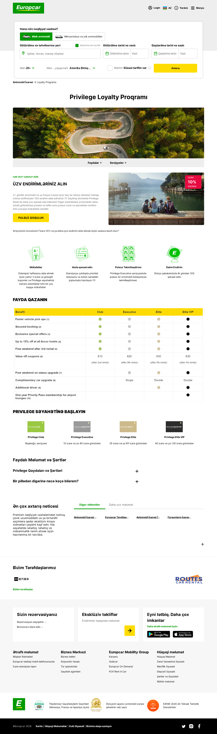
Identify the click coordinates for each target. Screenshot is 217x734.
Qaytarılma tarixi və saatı (168, 45)
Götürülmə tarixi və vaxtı (119, 45)
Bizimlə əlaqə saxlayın (99, 726)
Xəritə (39, 726)
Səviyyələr (117, 162)
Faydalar (94, 162)
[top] (202, 545)
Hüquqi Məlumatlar (56, 726)
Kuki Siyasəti (76, 726)
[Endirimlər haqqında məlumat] (129, 630)
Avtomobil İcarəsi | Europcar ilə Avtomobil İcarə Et (148, 517)
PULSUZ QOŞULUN (31, 217)
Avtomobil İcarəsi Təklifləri (85, 517)
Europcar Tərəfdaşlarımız (117, 517)
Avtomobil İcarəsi (23, 82)
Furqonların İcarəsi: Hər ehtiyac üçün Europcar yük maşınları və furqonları (179, 517)
